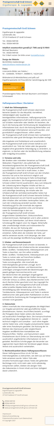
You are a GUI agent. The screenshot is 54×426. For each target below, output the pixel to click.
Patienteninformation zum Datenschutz (17, 418)
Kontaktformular (38, 55)
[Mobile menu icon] (49, 3)
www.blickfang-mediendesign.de (16, 64)
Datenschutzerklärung (11, 416)
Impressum (7, 414)
